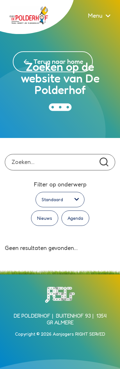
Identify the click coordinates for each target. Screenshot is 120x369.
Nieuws (44, 218)
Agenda (75, 218)
